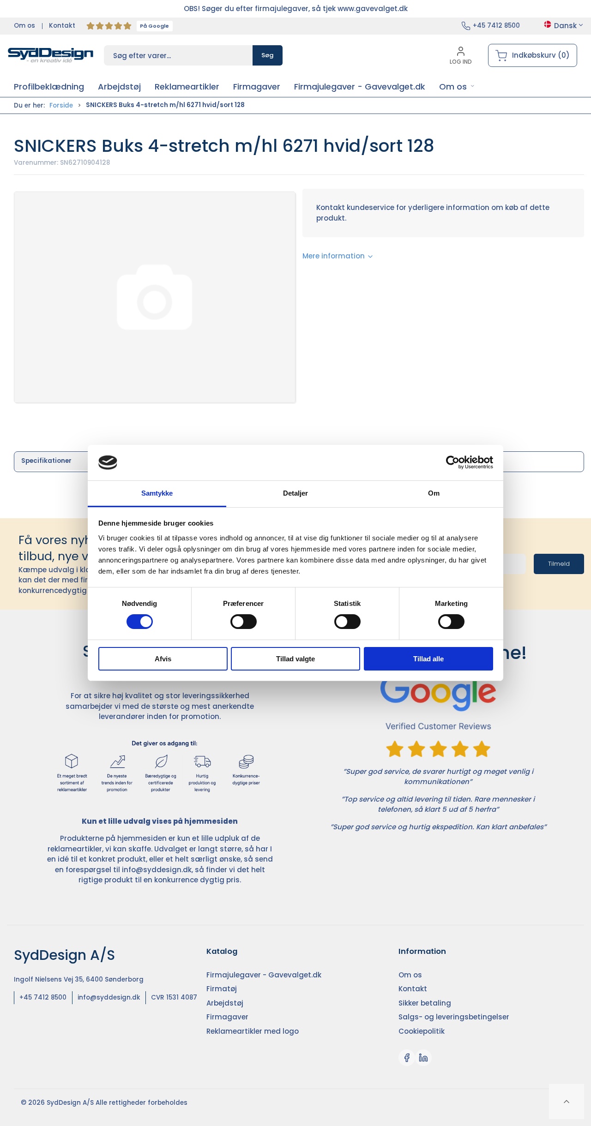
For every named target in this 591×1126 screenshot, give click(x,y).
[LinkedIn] (423, 1057)
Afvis (163, 659)
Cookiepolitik (421, 1031)
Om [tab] (434, 493)
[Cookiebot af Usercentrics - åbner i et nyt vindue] (452, 462)
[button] (457, 86)
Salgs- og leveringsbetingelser (453, 1017)
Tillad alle (428, 659)
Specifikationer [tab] (46, 460)
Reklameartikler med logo (252, 1031)
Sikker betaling (424, 1003)
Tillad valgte (295, 659)
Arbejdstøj (224, 1003)
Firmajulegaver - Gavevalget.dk (263, 975)
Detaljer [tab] (295, 493)
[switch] (243, 621)
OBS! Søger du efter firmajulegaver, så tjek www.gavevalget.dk (296, 8)
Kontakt (62, 25)
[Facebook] (406, 1057)
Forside (61, 105)
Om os (24, 25)
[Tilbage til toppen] (566, 1101)
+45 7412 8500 (496, 25)
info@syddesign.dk (157, 869)
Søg (267, 55)
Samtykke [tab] (157, 493)
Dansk (565, 25)
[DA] (51, 55)
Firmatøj (221, 989)
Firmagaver (227, 1017)
